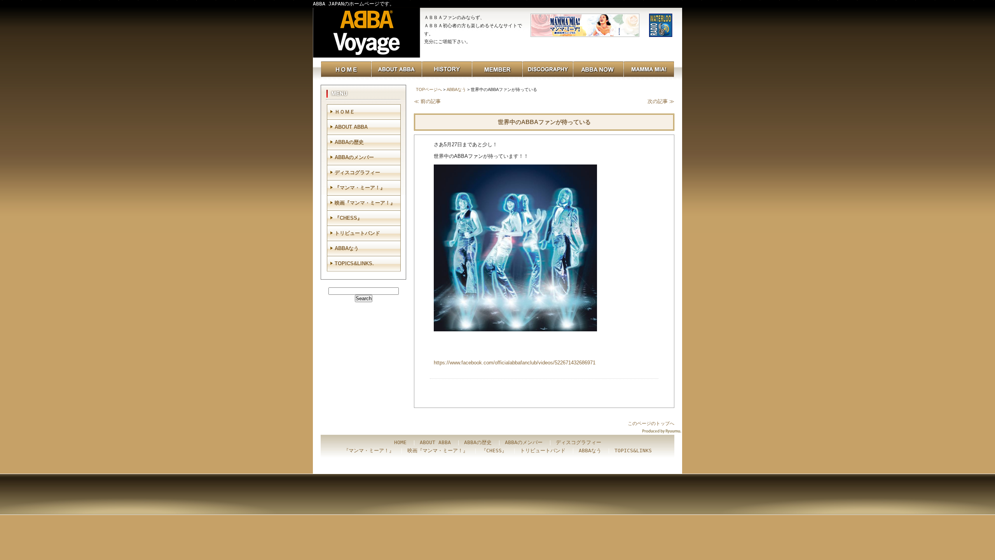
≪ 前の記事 (427, 101)
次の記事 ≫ (661, 101)
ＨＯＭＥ (345, 112)
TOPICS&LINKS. (354, 263)
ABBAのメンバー (354, 157)
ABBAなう (456, 89)
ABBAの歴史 (349, 142)
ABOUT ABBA (351, 127)
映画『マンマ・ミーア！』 (365, 203)
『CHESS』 (348, 218)
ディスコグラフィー (357, 172)
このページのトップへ (651, 423)
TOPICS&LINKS (633, 450)
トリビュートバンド (357, 233)
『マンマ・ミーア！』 (360, 188)
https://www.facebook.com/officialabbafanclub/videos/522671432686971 (514, 363)
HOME (400, 442)
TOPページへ (429, 89)
